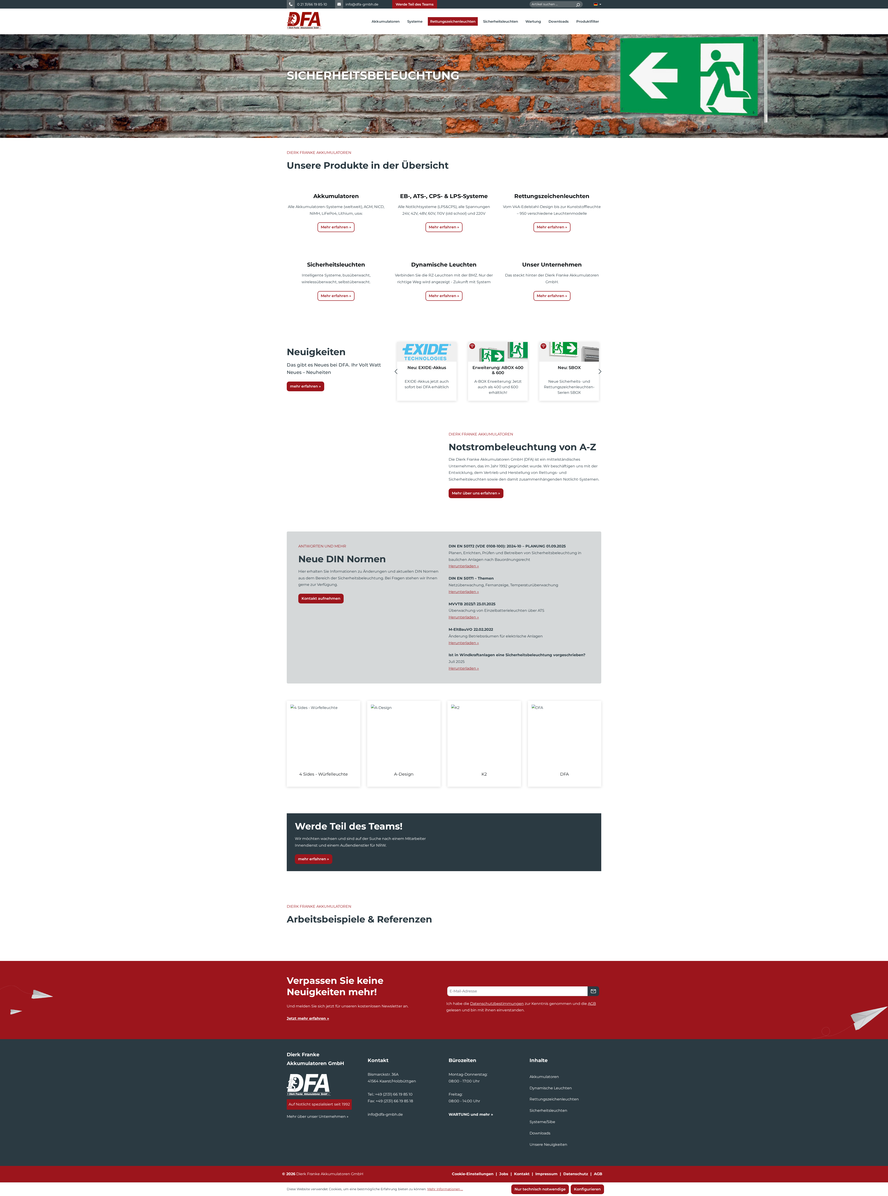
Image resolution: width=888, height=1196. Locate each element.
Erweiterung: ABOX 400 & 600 (426, 370)
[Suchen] (578, 4)
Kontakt (522, 1174)
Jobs (503, 1174)
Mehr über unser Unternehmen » (317, 1116)
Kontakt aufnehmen (321, 598)
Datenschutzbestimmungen (497, 1003)
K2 (484, 774)
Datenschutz (575, 1174)
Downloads (540, 1133)
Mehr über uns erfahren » (476, 493)
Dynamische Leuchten (551, 1088)
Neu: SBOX (498, 367)
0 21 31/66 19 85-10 (312, 4)
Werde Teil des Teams (415, 4)
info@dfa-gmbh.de (361, 4)
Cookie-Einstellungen (472, 1174)
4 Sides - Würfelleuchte (323, 774)
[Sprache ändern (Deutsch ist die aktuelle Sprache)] (597, 4)
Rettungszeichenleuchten (554, 1099)
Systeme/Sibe (542, 1122)
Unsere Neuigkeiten (548, 1144)
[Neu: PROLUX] (569, 352)
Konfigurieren (587, 1189)
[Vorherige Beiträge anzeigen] (395, 371)
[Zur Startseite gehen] (304, 20)
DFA (564, 774)
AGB (592, 1003)
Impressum (546, 1174)
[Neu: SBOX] (498, 352)
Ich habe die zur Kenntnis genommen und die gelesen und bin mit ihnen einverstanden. (521, 1007)
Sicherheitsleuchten (548, 1110)
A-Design (403, 774)
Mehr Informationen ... (445, 1189)
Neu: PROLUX (569, 367)
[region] (444, 744)
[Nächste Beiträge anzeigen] (600, 371)
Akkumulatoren (544, 1077)
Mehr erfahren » (336, 227)
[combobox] (551, 4)
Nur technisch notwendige (540, 1189)
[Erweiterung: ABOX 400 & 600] (427, 352)
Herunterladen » (464, 566)
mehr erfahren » (305, 386)
